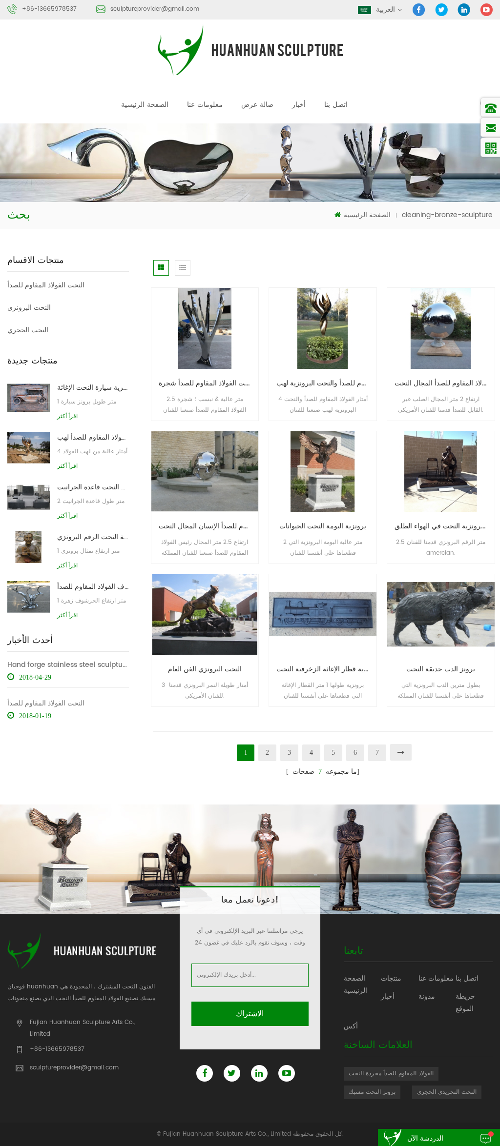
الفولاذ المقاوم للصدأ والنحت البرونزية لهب (326, 383)
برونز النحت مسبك (372, 1092)
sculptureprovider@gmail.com (154, 9)
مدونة (426, 996)
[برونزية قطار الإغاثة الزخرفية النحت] (322, 614)
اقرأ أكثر (67, 416)
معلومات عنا (205, 104)
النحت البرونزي (29, 307)
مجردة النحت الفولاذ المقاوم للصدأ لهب (93, 437)
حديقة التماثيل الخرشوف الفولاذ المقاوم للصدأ (93, 586)
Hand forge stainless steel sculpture (68, 664)
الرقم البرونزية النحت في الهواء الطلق (445, 526)
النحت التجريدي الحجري (447, 1092)
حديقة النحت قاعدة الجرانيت (93, 487)
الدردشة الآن (425, 1138)
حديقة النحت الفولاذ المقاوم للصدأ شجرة (209, 383)
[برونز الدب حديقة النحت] (441, 614)
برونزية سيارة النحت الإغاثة (93, 387)
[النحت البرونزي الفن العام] (205, 614)
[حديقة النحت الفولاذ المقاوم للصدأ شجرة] (205, 328)
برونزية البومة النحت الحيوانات (322, 526)
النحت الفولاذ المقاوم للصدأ (45, 285)
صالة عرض (257, 104)
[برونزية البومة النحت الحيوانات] (322, 471)
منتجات (391, 978)
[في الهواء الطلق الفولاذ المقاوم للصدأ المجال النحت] (441, 328)
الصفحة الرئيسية (144, 104)
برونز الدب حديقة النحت (440, 669)
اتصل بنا (336, 104)
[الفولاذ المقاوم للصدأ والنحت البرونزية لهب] (322, 328)
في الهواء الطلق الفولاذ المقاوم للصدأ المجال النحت (445, 383)
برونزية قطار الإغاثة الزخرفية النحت (326, 669)
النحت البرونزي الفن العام (205, 669)
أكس (351, 1026)
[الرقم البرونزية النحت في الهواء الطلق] (441, 471)
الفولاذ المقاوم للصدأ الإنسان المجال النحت (209, 526)
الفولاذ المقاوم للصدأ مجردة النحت (391, 1073)
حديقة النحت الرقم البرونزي (93, 537)
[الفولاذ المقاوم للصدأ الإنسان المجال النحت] (205, 471)
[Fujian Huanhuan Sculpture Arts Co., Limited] (250, 50)
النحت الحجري (27, 330)
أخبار (299, 104)
